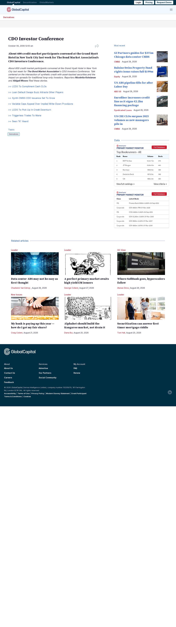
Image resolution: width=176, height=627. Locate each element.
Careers (8, 378)
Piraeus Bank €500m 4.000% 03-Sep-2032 (144, 203)
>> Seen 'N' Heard (18, 121)
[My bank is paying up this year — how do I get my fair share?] (35, 308)
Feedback (9, 382)
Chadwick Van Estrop (21, 288)
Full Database (159, 147)
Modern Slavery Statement (58, 393)
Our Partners (45, 373)
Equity (117, 76)
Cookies (27, 396)
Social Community (47, 378)
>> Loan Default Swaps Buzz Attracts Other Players (35, 92)
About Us (8, 368)
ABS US (117, 91)
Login (138, 2)
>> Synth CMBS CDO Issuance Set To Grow (31, 98)
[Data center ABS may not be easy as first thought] (35, 263)
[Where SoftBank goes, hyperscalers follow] (141, 263)
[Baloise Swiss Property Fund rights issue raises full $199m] (162, 71)
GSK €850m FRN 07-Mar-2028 (139, 208)
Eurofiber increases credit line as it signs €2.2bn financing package (132, 101)
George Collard (71, 288)
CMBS (117, 62)
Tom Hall (121, 332)
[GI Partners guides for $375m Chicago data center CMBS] (162, 56)
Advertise (43, 368)
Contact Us (9, 373)
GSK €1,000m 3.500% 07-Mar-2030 (141, 216)
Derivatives (8, 17)
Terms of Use (24, 393)
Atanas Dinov (123, 288)
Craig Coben (17, 332)
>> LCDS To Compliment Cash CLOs (27, 86)
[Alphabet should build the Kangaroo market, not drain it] (88, 308)
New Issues (16, 294)
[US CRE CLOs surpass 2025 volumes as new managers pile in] (162, 120)
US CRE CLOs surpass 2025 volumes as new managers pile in (131, 120)
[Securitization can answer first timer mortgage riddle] (141, 308)
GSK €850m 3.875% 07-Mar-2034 (140, 225)
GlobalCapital (13, 2)
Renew (77, 373)
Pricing (148, 2)
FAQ (75, 368)
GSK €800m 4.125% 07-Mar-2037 (140, 221)
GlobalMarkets (46, 2)
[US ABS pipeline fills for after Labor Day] (162, 86)
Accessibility (10, 393)
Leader (14, 250)
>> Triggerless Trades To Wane (24, 115)
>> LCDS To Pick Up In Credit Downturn (29, 109)
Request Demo (164, 2)
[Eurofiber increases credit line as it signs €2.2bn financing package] (162, 101)
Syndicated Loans (123, 110)
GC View (121, 250)
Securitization (30, 2)
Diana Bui (68, 332)
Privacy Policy (37, 393)
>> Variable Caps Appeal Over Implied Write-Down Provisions (40, 103)
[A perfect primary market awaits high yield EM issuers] (88, 263)
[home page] (18, 9)
